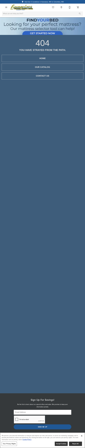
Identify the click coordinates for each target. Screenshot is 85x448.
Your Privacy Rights (9, 443)
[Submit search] (80, 13)
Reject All (75, 443)
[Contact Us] (69, 7)
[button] (6, 7)
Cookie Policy (26, 439)
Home (42, 58)
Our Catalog (42, 67)
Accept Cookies (61, 443)
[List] (53, 7)
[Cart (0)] (77, 7)
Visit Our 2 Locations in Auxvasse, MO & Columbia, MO (44, 2)
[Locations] (61, 7)
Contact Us (42, 76)
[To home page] (21, 7)
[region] (42, 440)
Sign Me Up (42, 427)
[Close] (81, 436)
